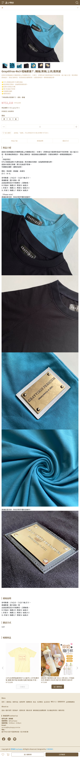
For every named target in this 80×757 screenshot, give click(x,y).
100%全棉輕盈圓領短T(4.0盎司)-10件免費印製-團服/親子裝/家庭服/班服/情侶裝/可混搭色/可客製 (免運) (22, 679)
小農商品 (8, 702)
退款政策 (22, 710)
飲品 (34, 702)
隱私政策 (29, 710)
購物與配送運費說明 (39, 710)
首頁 (3, 702)
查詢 (3, 710)
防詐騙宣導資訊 (52, 710)
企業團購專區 (70, 702)
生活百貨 (47, 702)
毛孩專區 (40, 702)
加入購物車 (28, 754)
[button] (77, 668)
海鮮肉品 (15, 702)
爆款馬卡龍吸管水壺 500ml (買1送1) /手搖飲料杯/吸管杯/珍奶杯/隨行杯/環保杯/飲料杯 (57, 679)
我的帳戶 (15, 710)
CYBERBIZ (49, 749)
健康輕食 (29, 702)
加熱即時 (22, 702)
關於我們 (8, 710)
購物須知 (61, 710)
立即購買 (62, 754)
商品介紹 (14, 141)
